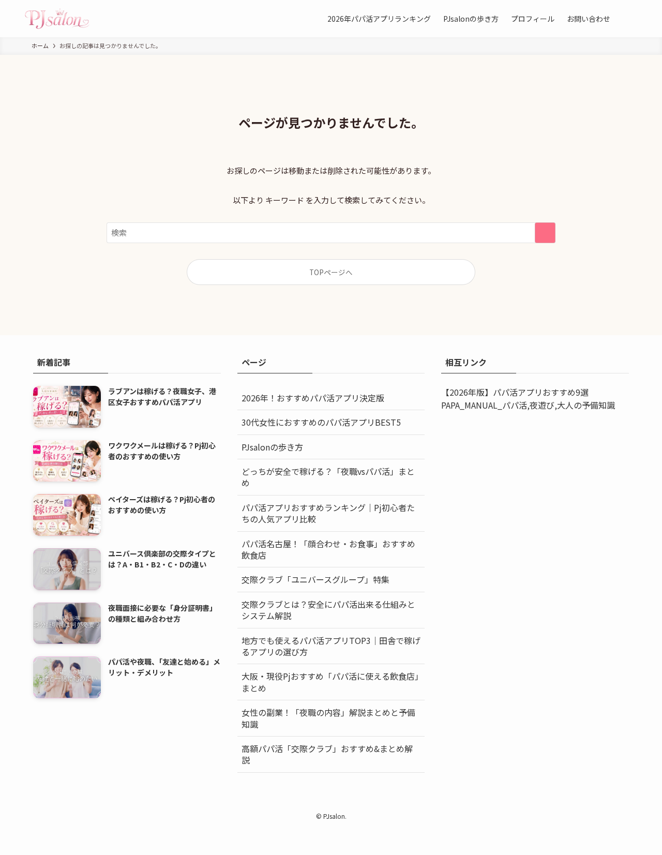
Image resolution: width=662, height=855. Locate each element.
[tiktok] (324, 802)
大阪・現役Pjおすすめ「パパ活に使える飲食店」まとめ (330, 682)
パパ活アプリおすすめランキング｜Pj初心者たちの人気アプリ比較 (328, 513)
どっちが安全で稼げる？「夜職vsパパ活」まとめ (328, 477)
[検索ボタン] (626, 18)
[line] (337, 802)
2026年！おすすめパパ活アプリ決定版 (313, 398)
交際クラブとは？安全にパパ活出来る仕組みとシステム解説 (328, 610)
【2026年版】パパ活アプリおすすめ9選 (515, 392)
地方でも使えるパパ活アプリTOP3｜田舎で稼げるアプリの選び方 (331, 646)
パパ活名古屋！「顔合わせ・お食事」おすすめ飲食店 (328, 549)
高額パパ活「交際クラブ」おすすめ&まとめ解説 (327, 754)
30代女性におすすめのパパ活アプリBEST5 (321, 422)
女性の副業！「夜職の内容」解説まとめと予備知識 (328, 718)
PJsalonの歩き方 (272, 447)
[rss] (349, 802)
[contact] (362, 802)
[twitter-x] (300, 802)
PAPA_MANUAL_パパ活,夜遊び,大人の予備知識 (528, 405)
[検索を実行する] (545, 232)
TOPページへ (331, 272)
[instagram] (312, 802)
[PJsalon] (57, 18)
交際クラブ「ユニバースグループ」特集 (315, 579)
